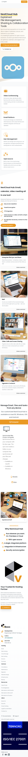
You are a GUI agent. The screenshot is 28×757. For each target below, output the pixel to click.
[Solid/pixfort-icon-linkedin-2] (8, 754)
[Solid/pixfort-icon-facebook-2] (2, 754)
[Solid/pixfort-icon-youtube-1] (5, 754)
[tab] (14, 422)
